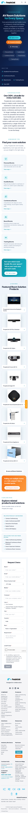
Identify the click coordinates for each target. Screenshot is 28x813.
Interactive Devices (20, 708)
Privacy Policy (4, 808)
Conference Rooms (9, 55)
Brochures (17, 723)
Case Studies (18, 727)
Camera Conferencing (12, 518)
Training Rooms (14, 59)
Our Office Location (6, 707)
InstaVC (19, 756)
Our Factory (4, 708)
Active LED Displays (11, 528)
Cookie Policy (23, 808)
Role (5, 625)
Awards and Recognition (4, 697)
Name (6, 566)
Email (6, 573)
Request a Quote (15, 42)
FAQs (16, 729)
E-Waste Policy (4, 811)
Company (7, 595)
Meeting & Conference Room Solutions (13, 543)
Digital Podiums (10, 526)
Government (4, 750)
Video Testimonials (20, 730)
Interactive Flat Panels (12, 523)
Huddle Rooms (20, 52)
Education (3, 745)
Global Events (18, 734)
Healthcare (4, 747)
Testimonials (18, 732)
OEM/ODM (18, 748)
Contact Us (4, 710)
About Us (3, 694)
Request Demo (26, 404)
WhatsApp (15, 46)
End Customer (9, 604)
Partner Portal (18, 747)
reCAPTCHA (8, 645)
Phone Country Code (10, 581)
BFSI (2, 754)
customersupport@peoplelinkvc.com (7, 777)
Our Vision (3, 701)
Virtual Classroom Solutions (5, 727)
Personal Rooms (9, 52)
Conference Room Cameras (13, 549)
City (5, 611)
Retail (2, 752)
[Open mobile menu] (25, 2)
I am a (6, 602)
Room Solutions (5, 732)
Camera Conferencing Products (18, 699)
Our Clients (4, 700)
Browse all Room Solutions (14, 471)
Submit (8, 666)
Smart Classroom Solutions (13, 546)
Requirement (8, 632)
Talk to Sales (15, 37)
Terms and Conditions (14, 808)
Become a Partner (20, 745)
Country (6, 618)
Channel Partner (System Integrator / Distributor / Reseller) (15, 607)
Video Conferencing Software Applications (7, 734)
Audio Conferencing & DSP (13, 521)
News (16, 725)
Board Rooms (21, 55)
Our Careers (4, 705)
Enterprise (3, 748)
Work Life (3, 703)
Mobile (6, 587)
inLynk (19, 752)
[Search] (22, 2)
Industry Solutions (5, 730)
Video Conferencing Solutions (14, 539)
